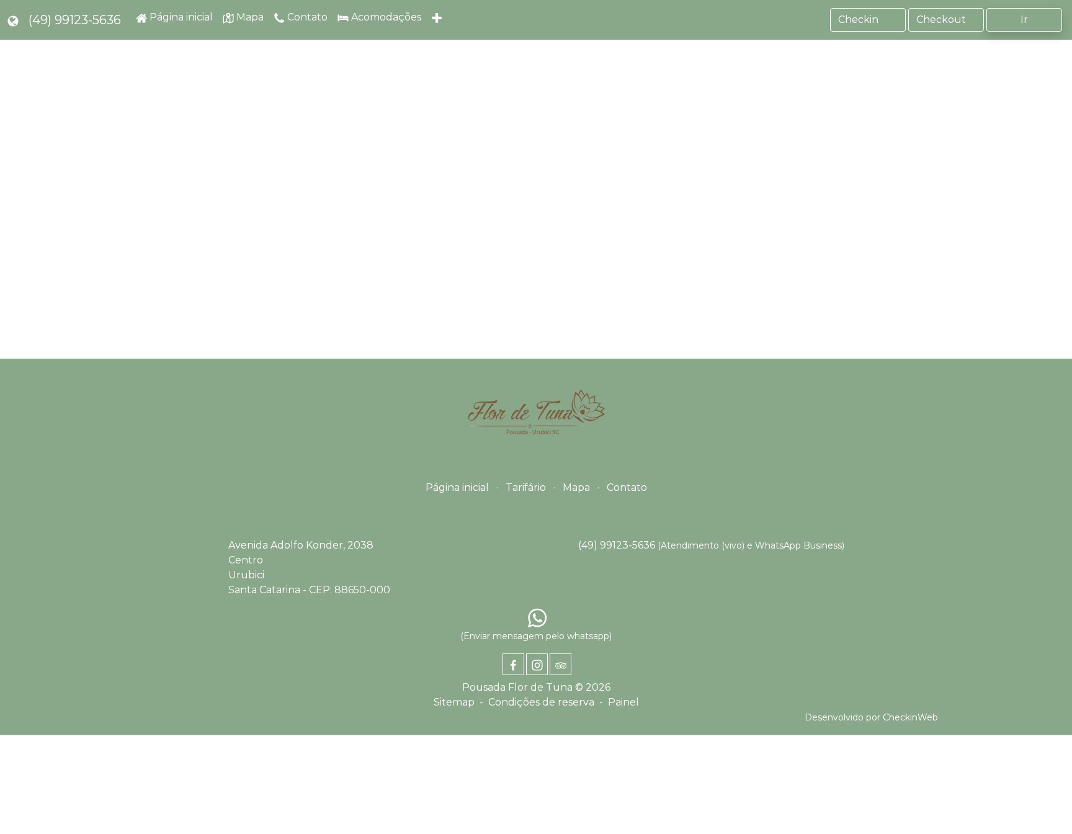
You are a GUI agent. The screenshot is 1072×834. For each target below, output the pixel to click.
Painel (623, 702)
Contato (627, 487)
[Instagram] (537, 664)
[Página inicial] (536, 415)
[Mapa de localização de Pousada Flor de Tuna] (536, 209)
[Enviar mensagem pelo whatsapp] (537, 618)
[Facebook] (513, 664)
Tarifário (526, 487)
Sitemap (454, 702)
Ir (1024, 19)
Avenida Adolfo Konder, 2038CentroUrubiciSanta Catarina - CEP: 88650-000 (309, 567)
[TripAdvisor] (560, 664)
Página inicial (457, 487)
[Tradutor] (13, 20)
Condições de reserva (541, 702)
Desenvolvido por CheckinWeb (871, 717)
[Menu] (438, 20)
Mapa (576, 487)
